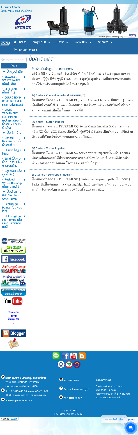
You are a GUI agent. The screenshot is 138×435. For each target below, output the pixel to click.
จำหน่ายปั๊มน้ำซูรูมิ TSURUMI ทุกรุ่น (52, 69)
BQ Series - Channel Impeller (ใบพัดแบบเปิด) (58, 95)
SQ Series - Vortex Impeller (48, 148)
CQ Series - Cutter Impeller (48, 122)
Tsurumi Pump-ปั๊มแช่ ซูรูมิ (13, 318)
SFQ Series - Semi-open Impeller (52, 174)
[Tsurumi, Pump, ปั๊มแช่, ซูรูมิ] (65, 359)
